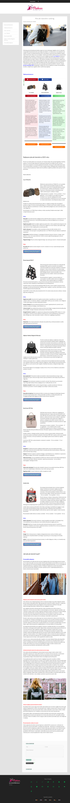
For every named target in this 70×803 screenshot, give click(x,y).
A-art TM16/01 (7, 33)
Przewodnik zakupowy (8, 42)
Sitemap (10, 784)
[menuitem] (32, 1)
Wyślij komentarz (30, 763)
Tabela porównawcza (8, 27)
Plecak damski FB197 (8, 36)
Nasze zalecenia (7, 30)
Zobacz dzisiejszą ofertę (31, 95)
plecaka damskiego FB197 (28, 65)
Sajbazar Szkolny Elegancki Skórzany (9, 39)
